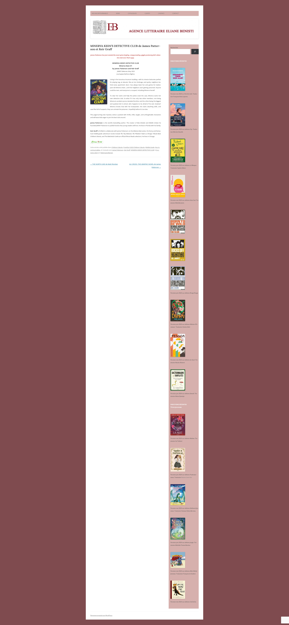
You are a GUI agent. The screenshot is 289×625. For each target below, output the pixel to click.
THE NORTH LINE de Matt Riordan (104, 164)
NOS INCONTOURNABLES (100, 13)
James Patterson (117, 150)
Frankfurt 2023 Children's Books (134, 147)
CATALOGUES (132, 13)
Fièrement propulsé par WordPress (101, 615)
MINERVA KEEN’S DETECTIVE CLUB (142, 150)
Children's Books (117, 147)
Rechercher (174, 48)
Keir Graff (127, 150)
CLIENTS (147, 13)
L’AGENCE (161, 13)
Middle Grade (149, 147)
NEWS (118, 13)
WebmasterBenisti (106, 153)
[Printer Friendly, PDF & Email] (96, 141)
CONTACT (175, 13)
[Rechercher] (195, 51)
